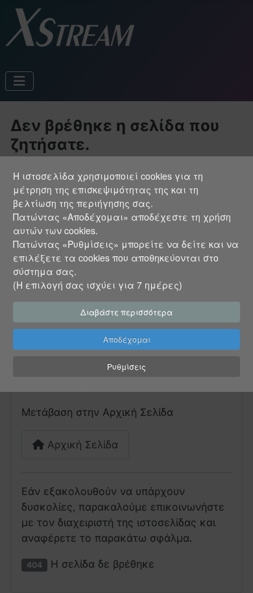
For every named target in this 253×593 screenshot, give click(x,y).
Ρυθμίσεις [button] (126, 366)
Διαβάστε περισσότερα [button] (126, 311)
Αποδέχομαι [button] (127, 339)
